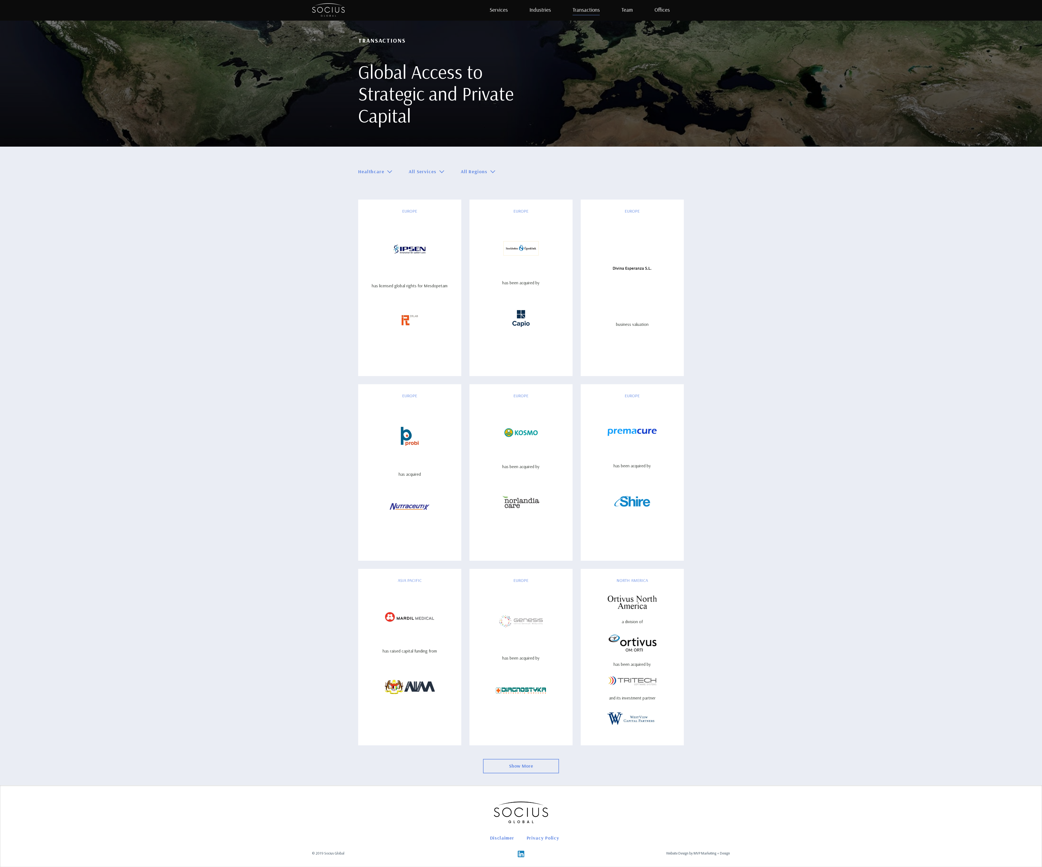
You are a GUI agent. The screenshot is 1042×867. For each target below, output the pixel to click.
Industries (540, 9)
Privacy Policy (543, 838)
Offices (662, 9)
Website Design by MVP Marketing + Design (698, 853)
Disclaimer (502, 838)
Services (499, 9)
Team (627, 9)
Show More (521, 766)
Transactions (586, 9)
